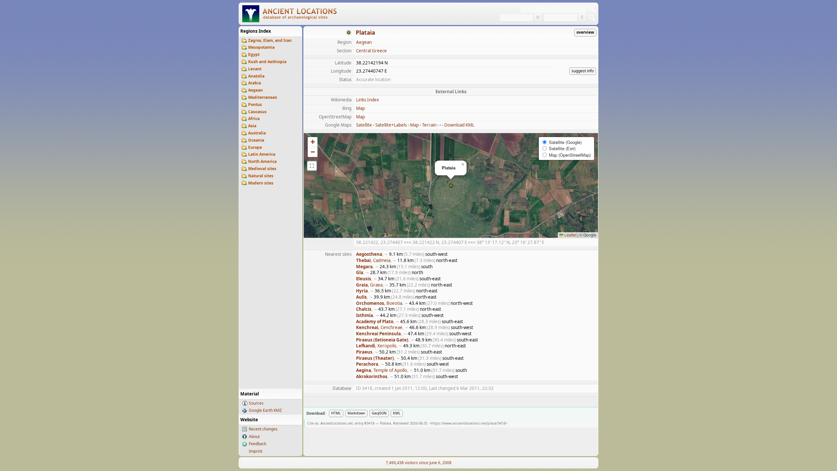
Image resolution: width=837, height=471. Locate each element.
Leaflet (569, 234)
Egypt (254, 54)
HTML (336, 413)
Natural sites (260, 176)
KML (397, 413)
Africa (254, 118)
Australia (257, 133)
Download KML (459, 125)
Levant (255, 69)
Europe (255, 147)
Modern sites (260, 183)
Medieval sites (262, 168)
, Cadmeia (373, 260)
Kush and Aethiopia (267, 61)
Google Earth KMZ (265, 410)
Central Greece (371, 51)
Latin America (261, 154)
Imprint (255, 451)
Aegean (255, 90)
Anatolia (256, 76)
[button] (451, 185)
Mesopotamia (261, 47)
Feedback (257, 443)
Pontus (255, 104)
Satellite (364, 125)
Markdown (356, 413)
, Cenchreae (379, 327)
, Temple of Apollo (381, 370)
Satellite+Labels (391, 125)
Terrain (429, 125)
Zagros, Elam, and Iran (270, 40)
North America (262, 161)
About (254, 436)
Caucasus (257, 111)
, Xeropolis (376, 346)
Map (360, 108)
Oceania (256, 140)
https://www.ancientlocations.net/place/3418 (468, 423)
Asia (252, 126)
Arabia (254, 83)
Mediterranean (262, 97)
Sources (256, 403)
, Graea (369, 285)
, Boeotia (379, 303)
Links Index (367, 100)
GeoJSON (379, 413)
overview (585, 32)
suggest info (583, 71)
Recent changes (263, 429)
